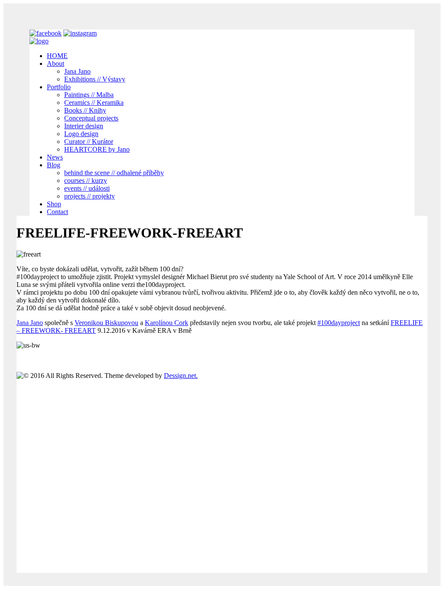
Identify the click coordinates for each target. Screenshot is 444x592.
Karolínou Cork (166, 322)
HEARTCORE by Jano (97, 149)
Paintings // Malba (89, 94)
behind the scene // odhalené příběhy (114, 172)
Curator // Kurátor (88, 141)
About (55, 63)
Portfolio (59, 87)
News (55, 157)
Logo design (81, 133)
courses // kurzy (85, 180)
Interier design (83, 126)
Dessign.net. (181, 375)
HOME (57, 55)
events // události (87, 188)
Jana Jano (77, 71)
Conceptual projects (91, 118)
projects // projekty (89, 196)
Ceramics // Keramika (94, 102)
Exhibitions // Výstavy (94, 79)
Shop (54, 204)
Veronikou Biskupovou (106, 322)
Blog (53, 165)
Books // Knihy (85, 110)
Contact (57, 211)
